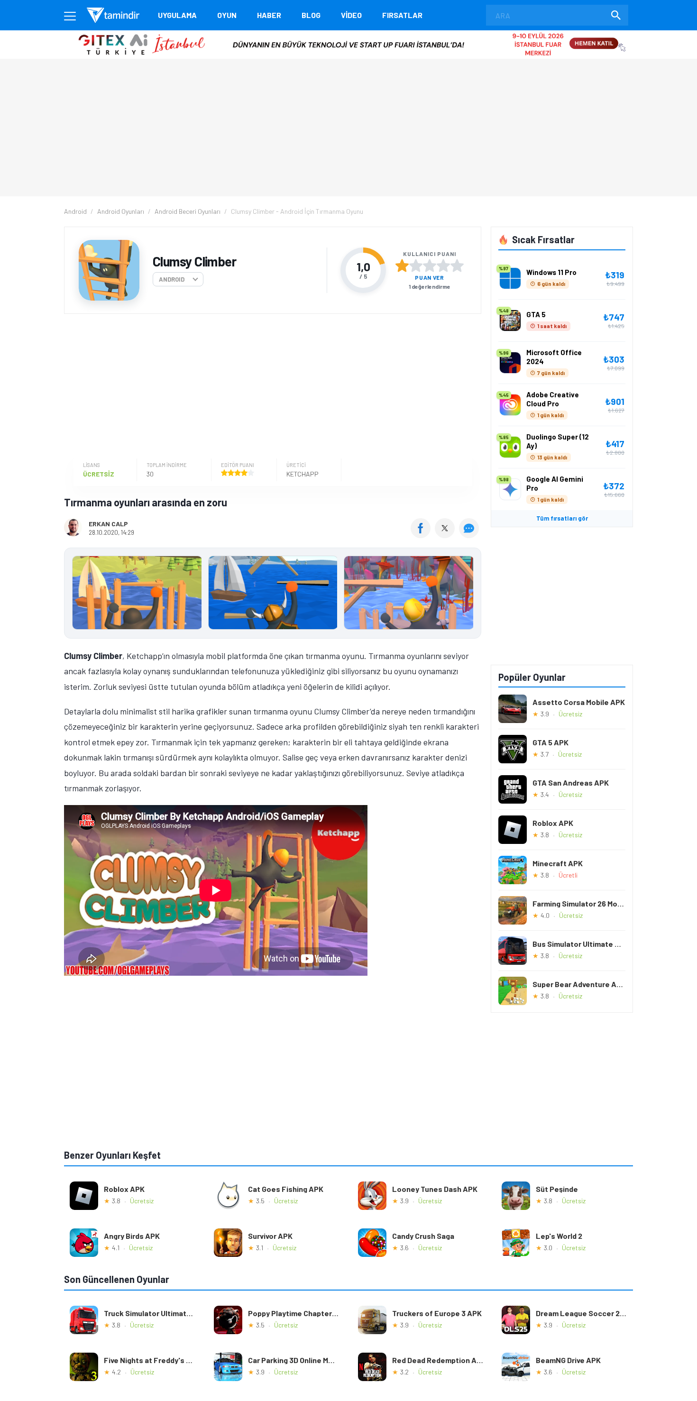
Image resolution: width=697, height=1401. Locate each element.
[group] (272, 595)
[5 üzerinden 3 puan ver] (429, 265)
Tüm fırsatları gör (562, 518)
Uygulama (177, 14)
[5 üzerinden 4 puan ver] (443, 265)
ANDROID (171, 279)
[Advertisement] (270, 387)
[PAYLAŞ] (423, 535)
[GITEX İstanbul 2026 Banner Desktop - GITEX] (348, 33)
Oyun (227, 14)
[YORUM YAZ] (470, 535)
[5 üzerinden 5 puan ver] (457, 265)
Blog (311, 14)
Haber (269, 14)
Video (351, 14)
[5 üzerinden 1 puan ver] (402, 265)
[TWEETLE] (446, 535)
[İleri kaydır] (469, 593)
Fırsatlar (402, 14)
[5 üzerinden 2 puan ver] (415, 265)
